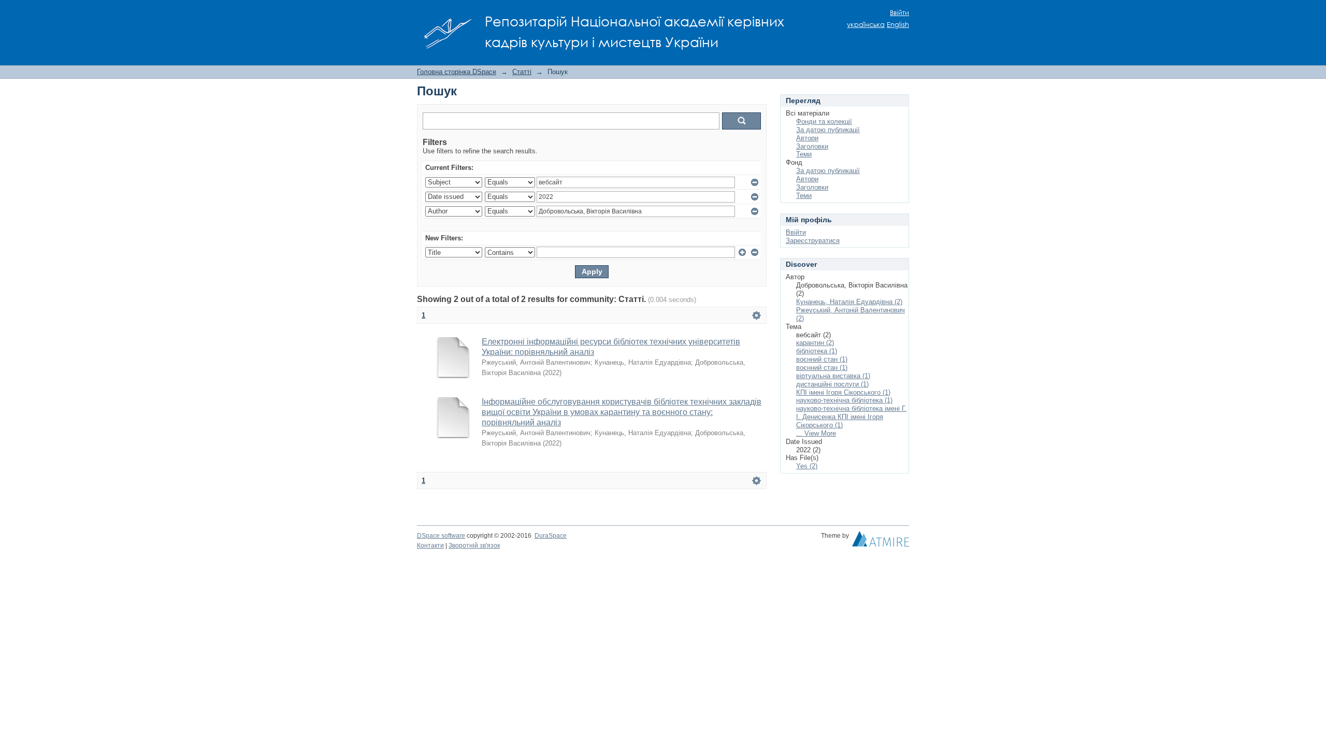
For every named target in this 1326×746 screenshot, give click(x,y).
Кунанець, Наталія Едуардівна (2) (849, 302)
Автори (807, 138)
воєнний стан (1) (821, 359)
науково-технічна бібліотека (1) (844, 400)
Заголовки (812, 146)
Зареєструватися (813, 241)
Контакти (430, 545)
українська (866, 24)
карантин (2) (815, 343)
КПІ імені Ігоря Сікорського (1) (843, 392)
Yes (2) (806, 466)
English (898, 24)
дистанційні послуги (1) (832, 384)
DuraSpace (551, 535)
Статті (521, 72)
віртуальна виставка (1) (833, 376)
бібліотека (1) (816, 351)
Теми (804, 154)
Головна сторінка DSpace (456, 72)
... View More (816, 433)
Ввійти (899, 12)
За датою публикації (828, 130)
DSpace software (441, 535)
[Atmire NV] (880, 541)
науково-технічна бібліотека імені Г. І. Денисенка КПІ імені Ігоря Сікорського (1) (851, 417)
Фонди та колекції (824, 121)
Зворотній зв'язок (474, 545)
